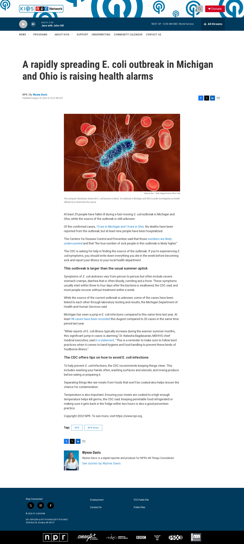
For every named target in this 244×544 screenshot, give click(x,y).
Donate (216, 8)
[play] (23, 24)
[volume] (33, 24)
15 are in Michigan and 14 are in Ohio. (120, 226)
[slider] (38, 24)
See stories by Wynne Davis (101, 463)
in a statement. (105, 340)
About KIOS (62, 34)
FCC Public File (141, 500)
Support (82, 34)
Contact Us (153, 34)
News (22, 34)
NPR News (93, 427)
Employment (97, 500)
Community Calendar (128, 34)
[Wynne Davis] (71, 460)
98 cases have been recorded (90, 319)
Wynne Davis (40, 94)
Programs (40, 34)
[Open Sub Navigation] (28, 34)
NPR (77, 427)
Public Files (139, 507)
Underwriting (101, 34)
